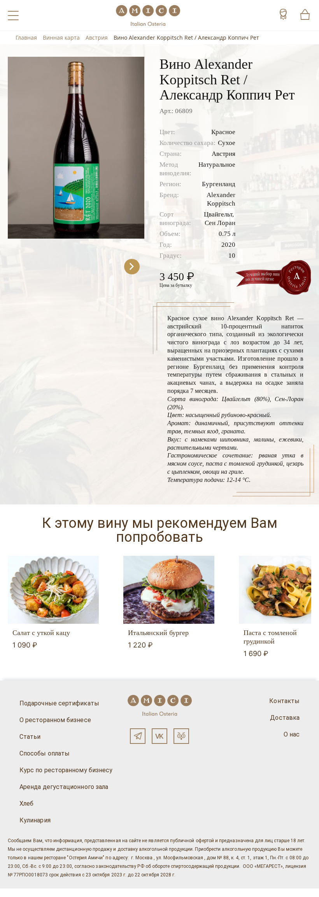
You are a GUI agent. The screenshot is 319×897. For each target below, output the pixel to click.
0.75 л (227, 233)
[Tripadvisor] (181, 736)
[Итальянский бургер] (168, 590)
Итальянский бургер (158, 633)
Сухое (226, 143)
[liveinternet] (17, 892)
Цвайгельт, (219, 214)
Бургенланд (218, 184)
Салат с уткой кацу (41, 633)
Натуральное (216, 164)
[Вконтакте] (159, 736)
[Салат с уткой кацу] (53, 590)
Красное (223, 132)
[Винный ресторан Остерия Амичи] (148, 15)
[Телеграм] (137, 736)
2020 (228, 244)
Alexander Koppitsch (221, 199)
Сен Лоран (220, 223)
